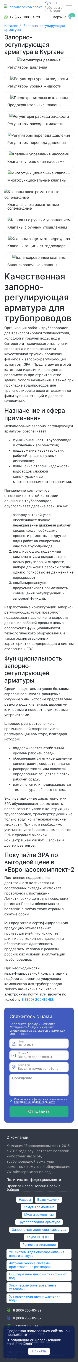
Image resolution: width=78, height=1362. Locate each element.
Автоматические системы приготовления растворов (29, 1265)
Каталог (11, 26)
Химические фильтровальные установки (32, 1287)
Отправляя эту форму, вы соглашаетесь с (41, 1100)
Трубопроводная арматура (39, 1222)
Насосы (25, 1199)
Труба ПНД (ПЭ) (39, 1237)
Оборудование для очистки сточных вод (38, 1276)
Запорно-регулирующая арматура (34, 28)
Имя (21, 1041)
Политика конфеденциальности (33, 1180)
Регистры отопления (39, 1245)
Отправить (39, 1111)
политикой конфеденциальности (34, 1102)
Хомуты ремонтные (39, 1207)
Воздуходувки (48, 1199)
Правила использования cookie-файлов (34, 1188)
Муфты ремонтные (39, 1214)
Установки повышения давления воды (34, 1298)
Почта (23, 1053)
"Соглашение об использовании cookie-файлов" (34, 1342)
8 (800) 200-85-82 (37, 999)
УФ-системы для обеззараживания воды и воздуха (36, 1254)
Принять (39, 1351)
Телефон (24, 1065)
